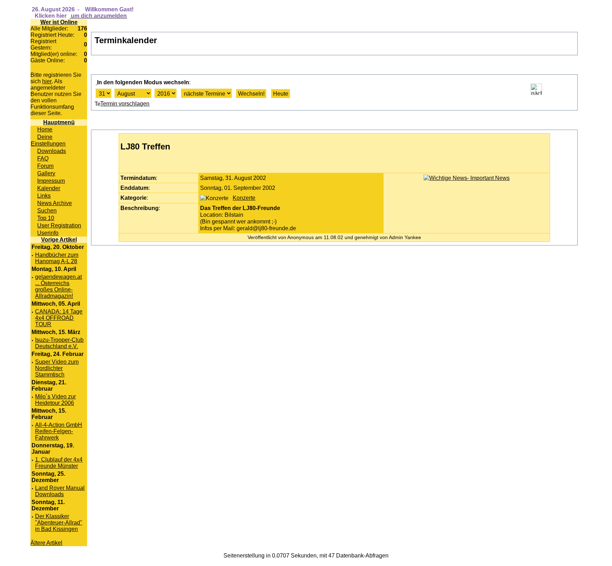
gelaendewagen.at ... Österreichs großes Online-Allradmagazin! (58, 286)
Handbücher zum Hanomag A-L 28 (56, 258)
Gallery (46, 173)
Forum (45, 166)
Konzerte (244, 197)
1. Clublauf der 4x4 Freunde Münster (59, 463)
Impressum (51, 180)
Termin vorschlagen (124, 104)
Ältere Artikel (46, 543)
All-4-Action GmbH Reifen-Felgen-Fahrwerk (58, 431)
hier (47, 81)
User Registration (59, 225)
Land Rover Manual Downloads (60, 491)
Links (44, 195)
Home (44, 129)
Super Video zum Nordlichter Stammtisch (57, 368)
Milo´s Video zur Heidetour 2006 (55, 400)
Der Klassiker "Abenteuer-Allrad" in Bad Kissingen (58, 522)
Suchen (47, 210)
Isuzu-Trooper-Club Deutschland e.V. (59, 343)
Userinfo (47, 233)
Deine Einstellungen (48, 140)
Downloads (51, 151)
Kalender (48, 188)
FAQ (43, 158)
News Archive (54, 203)
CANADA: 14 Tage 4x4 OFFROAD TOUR (59, 318)
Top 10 (45, 218)
